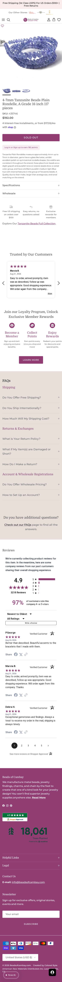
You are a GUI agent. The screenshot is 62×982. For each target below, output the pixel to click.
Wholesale (8, 193)
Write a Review (31, 623)
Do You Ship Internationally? (21, 408)
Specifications (11, 185)
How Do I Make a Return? (19, 464)
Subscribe (31, 924)
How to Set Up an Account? (21, 495)
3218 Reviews (21, 592)
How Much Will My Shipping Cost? (25, 418)
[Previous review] (3, 283)
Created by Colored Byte (45, 965)
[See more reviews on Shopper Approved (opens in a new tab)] (26, 654)
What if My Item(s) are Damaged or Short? (26, 451)
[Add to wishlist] (2, 26)
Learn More (31, 360)
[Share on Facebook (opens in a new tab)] (16, 654)
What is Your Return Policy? (21, 438)
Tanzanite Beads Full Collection (37, 223)
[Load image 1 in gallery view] (31, 54)
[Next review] (58, 283)
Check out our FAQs (17, 524)
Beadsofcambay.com (20, 965)
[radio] (45, 579)
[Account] (48, 19)
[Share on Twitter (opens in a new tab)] (21, 654)
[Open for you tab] (52, 972)
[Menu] (3, 19)
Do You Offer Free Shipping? (21, 397)
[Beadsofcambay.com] (31, 20)
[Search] (10, 19)
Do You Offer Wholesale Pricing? (24, 484)
